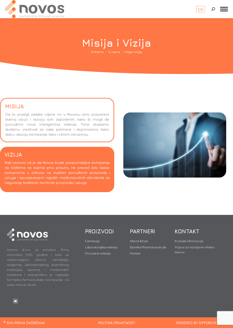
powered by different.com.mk (203, 323)
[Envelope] (15, 301)
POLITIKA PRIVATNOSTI (116, 323)
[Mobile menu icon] (224, 9)
